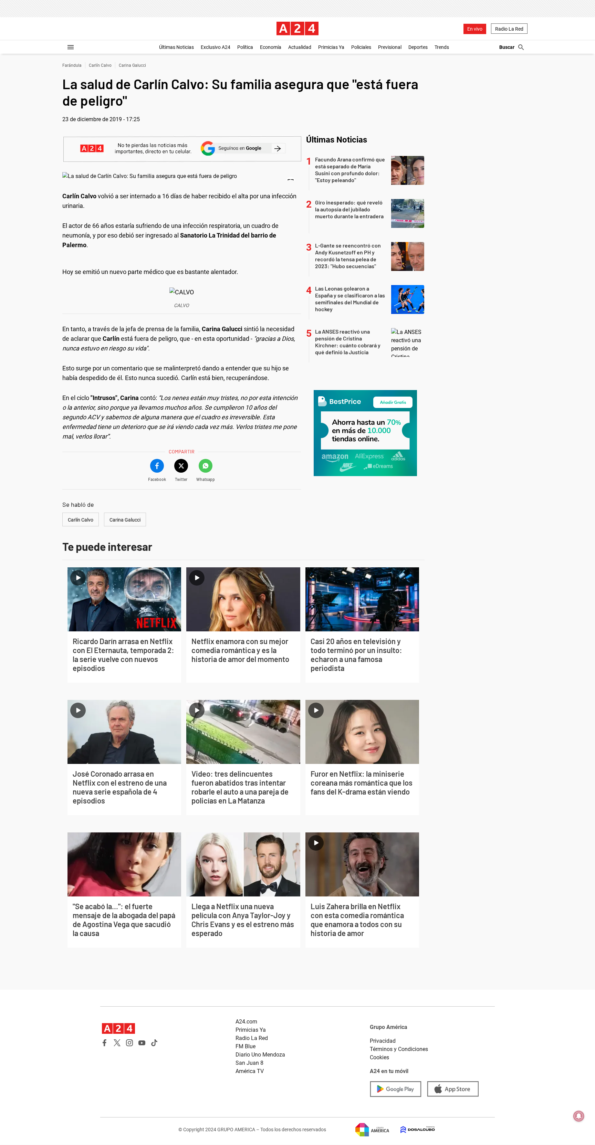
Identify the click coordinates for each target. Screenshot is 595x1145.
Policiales (361, 47)
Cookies (379, 1057)
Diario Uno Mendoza (260, 1054)
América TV (250, 1071)
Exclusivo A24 (215, 47)
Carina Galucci (132, 65)
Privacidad (383, 1041)
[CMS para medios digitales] (412, 1129)
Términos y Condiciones (399, 1049)
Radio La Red (509, 29)
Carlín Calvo (100, 65)
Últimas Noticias (176, 47)
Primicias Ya (331, 47)
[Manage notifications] (578, 1116)
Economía (270, 47)
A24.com (246, 1021)
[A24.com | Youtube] (141, 1042)
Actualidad (299, 47)
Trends (442, 47)
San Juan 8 (249, 1063)
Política (245, 47)
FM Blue (245, 1046)
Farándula (72, 65)
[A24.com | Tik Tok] (154, 1042)
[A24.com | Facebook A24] (104, 1042)
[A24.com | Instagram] (129, 1042)
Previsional (389, 47)
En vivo (474, 29)
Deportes (418, 47)
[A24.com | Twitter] (117, 1042)
